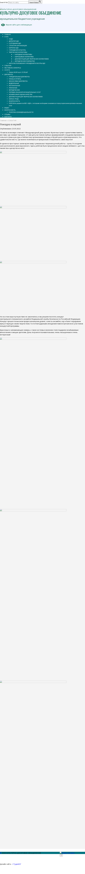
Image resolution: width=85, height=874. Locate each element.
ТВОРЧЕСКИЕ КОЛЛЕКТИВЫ (18, 52)
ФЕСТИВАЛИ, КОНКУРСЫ (12, 68)
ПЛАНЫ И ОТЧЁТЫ (15, 79)
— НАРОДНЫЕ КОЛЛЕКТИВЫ (22, 54)
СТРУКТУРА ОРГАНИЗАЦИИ (18, 45)
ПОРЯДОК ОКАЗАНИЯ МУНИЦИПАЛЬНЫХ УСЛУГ (25, 92)
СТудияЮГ (17, 864)
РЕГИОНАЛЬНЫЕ (14, 85)
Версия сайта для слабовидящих (18, 25)
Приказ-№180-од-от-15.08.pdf (18, 72)
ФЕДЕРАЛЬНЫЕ (14, 83)
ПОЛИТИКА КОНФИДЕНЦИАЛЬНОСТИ (21, 112)
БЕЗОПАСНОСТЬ (14, 101)
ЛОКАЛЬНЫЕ (13, 88)
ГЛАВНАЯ (7, 34)
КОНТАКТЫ (8, 116)
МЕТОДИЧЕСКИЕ (14, 90)
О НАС (6, 37)
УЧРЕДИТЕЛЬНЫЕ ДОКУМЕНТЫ (19, 77)
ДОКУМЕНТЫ (8, 74)
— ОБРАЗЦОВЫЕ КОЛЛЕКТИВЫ (23, 57)
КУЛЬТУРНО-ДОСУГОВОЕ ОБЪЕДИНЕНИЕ (30, 13)
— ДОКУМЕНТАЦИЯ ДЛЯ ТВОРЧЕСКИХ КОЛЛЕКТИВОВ (31, 59)
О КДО (11, 39)
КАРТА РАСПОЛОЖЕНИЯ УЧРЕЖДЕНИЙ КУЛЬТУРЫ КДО (27, 63)
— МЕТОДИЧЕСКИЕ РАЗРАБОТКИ (24, 61)
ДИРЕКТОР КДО (14, 41)
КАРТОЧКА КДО (13, 48)
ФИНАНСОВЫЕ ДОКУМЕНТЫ (18, 81)
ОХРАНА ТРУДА (14, 99)
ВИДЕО (6, 108)
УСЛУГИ (7, 70)
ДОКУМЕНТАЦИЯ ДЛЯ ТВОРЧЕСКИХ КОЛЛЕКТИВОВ (25, 97)
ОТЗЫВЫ (7, 114)
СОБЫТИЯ (7, 65)
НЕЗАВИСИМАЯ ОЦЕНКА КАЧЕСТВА (20, 94)
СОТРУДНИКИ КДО (15, 43)
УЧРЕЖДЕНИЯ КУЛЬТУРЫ (17, 50)
